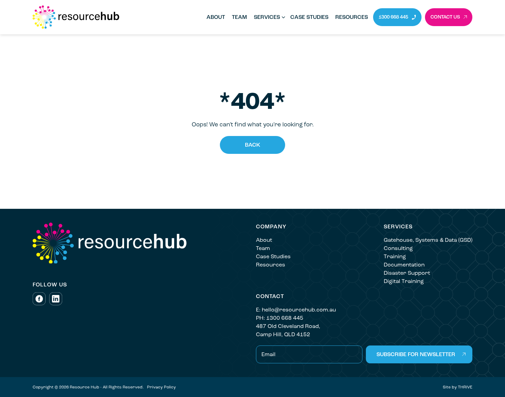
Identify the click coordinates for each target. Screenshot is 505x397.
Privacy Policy (161, 387)
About (215, 17)
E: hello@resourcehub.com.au (296, 309)
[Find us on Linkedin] (55, 298)
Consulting (398, 248)
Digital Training (404, 281)
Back (252, 144)
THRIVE (465, 387)
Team (239, 17)
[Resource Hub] (115, 17)
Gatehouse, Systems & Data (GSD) (428, 240)
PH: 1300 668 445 (279, 318)
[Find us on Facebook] (39, 298)
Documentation (404, 264)
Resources (351, 17)
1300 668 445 (393, 17)
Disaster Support (407, 273)
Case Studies (309, 17)
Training (395, 256)
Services (267, 17)
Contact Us (445, 17)
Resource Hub (84, 387)
